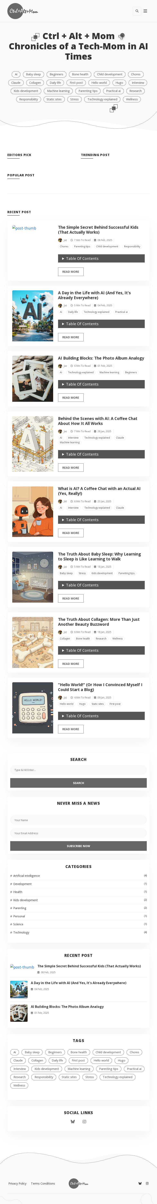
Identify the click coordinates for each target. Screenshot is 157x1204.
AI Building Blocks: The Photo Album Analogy (101, 358)
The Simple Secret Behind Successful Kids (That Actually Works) (98, 230)
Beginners (56, 74)
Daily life (55, 83)
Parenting (80, 908)
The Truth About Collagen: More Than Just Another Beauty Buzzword (99, 622)
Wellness (132, 99)
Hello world (99, 83)
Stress (74, 99)
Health (80, 892)
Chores (135, 74)
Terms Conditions (43, 1183)
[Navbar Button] (145, 11)
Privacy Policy (17, 1183)
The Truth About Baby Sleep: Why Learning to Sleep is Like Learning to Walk (99, 556)
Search (78, 783)
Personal (80, 916)
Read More (72, 271)
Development (80, 884)
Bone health (80, 74)
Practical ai (113, 91)
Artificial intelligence (80, 876)
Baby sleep (33, 74)
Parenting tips (88, 91)
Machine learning (58, 91)
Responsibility (28, 99)
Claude (15, 83)
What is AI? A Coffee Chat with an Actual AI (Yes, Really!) (99, 491)
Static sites (54, 99)
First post (76, 83)
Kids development (26, 91)
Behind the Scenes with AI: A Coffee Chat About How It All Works (97, 421)
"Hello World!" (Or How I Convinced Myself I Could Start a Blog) (100, 687)
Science (80, 924)
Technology (80, 932)
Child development (109, 74)
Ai (16, 74)
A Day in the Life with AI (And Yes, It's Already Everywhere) (94, 295)
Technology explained (102, 99)
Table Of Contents (82, 258)
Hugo (119, 83)
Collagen (35, 83)
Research (135, 91)
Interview (138, 83)
